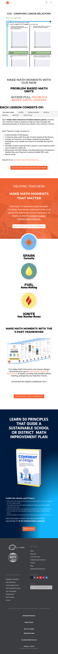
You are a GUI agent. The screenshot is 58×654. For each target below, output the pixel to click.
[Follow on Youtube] (37, 577)
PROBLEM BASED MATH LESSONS (29, 98)
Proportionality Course (12, 585)
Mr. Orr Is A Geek (29, 629)
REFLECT (16, 115)
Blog (31, 566)
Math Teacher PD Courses (13, 588)
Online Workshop (10, 582)
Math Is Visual (29, 622)
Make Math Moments (29, 616)
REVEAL (46, 112)
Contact (8, 600)
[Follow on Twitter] (31, 577)
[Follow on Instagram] (40, 577)
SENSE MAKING (33, 112)
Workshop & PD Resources (37, 569)
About (32, 551)
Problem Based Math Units (38, 560)
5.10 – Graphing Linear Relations (29, 13)
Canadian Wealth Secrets (29, 640)
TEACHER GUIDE (8, 112)
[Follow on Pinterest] (43, 577)
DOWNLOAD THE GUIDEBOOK (29, 396)
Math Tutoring (10, 597)
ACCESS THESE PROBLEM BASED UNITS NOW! (29, 167)
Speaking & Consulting (12, 579)
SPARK (21, 112)
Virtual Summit (10, 594)
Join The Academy (11, 591)
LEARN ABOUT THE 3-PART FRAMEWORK (29, 226)
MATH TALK (28, 115)
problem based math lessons (26, 160)
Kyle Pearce (10, 18)
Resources (33, 554)
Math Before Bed (29, 633)
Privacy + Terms (29, 646)
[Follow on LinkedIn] (46, 577)
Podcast (32, 563)
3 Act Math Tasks (35, 557)
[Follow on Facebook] (34, 577)
